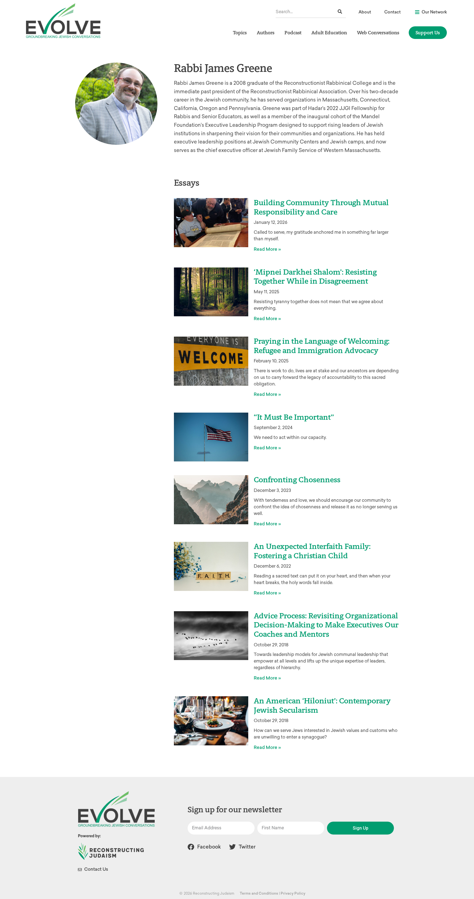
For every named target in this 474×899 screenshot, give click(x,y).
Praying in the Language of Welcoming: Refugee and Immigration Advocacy (322, 345)
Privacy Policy (293, 893)
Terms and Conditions (259, 893)
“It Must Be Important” (294, 417)
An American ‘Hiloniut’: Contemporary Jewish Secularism (322, 705)
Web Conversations (378, 32)
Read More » (267, 249)
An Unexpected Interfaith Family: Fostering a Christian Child (312, 551)
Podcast (292, 32)
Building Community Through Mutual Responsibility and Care (321, 207)
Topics (240, 32)
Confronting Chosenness (297, 479)
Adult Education (329, 32)
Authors (266, 32)
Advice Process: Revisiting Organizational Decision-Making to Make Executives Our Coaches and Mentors (326, 625)
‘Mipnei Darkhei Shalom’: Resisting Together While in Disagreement (315, 276)
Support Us (428, 32)
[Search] (340, 11)
